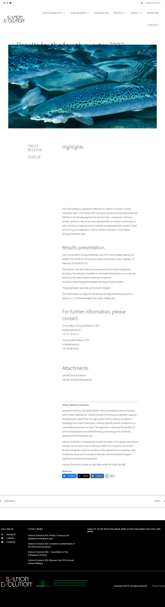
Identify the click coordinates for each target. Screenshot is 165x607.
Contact (153, 25)
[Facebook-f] (4, 3)
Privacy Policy (158, 586)
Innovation (101, 13)
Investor (153, 13)
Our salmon (78, 13)
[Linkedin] (10, 3)
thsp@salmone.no (71, 330)
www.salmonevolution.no (111, 273)
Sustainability (52, 13)
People (118, 13)
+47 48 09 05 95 (70, 348)
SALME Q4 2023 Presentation (77, 379)
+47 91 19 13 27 (70, 334)
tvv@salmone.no (70, 344)
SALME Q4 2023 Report (74, 375)
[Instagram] (7, 3)
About (135, 13)
